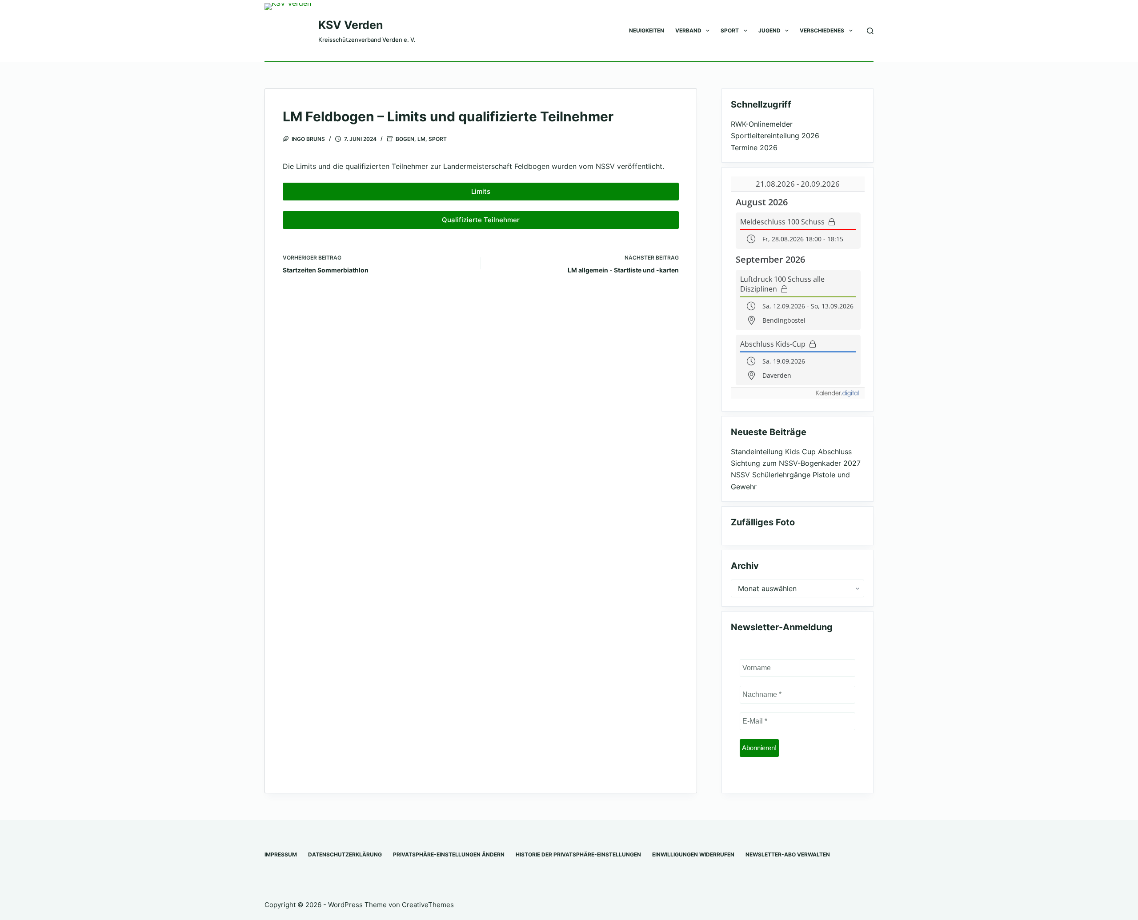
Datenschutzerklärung (345, 854)
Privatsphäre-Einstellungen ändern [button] (449, 854)
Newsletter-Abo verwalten (787, 854)
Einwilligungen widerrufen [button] (693, 854)
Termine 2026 (754, 147)
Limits (480, 191)
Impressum (280, 854)
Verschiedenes (822, 30)
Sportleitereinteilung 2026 (775, 135)
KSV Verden (350, 25)
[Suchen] (870, 31)
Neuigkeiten (646, 30)
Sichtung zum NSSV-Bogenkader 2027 (796, 463)
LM (421, 139)
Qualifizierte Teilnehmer (481, 220)
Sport (730, 30)
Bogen (405, 139)
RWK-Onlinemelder (762, 124)
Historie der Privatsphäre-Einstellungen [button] (578, 854)
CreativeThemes (428, 904)
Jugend (769, 30)
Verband (688, 30)
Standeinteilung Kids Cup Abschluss (791, 451)
